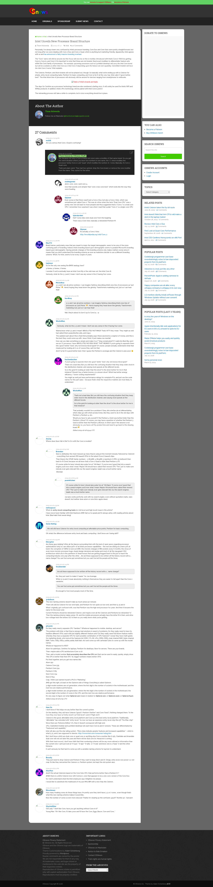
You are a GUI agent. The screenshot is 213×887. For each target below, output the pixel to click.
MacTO (49, 243)
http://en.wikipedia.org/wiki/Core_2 (93, 234)
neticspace (50, 508)
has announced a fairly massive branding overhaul (62, 54)
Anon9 (48, 439)
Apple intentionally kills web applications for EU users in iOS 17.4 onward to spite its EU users (162, 328)
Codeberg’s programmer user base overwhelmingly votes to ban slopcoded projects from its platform (161, 259)
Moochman (50, 790)
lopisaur (49, 263)
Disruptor (50, 542)
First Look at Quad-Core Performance (160, 231)
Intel (45, 36)
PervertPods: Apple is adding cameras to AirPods (161, 277)
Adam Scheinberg (72, 851)
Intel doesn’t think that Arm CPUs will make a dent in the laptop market (162, 215)
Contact (98, 21)
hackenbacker (71, 359)
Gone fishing (51, 524)
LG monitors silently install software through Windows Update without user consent (162, 296)
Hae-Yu (49, 707)
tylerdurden (78, 216)
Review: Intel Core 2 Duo (154, 224)
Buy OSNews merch (154, 133)
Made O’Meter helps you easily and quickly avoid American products (162, 339)
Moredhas (60, 283)
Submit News (82, 21)
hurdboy (68, 298)
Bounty (49, 758)
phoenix (49, 626)
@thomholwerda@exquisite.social (76, 116)
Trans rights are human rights (100, 859)
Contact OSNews (95, 855)
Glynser (68, 198)
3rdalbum (50, 600)
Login (148, 176)
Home (34, 21)
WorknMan (60, 321)
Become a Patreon (154, 129)
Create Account (152, 172)
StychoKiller (51, 806)
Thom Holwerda (43, 46)
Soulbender (61, 567)
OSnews (46, 884)
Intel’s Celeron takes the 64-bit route (159, 207)
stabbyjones (70, 182)
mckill (48, 141)
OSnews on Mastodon (97, 848)
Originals (47, 21)
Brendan (59, 452)
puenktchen (70, 480)
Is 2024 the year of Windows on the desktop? (159, 318)
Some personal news (153, 360)
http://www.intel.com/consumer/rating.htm (94, 733)
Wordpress (64, 853)
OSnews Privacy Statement (54, 840)
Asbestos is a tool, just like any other (159, 269)
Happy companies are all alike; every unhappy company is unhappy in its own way (162, 286)
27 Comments (77, 46)
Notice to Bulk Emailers (97, 851)
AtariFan (49, 771)
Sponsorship (64, 21)
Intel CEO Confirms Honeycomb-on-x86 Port (163, 238)
